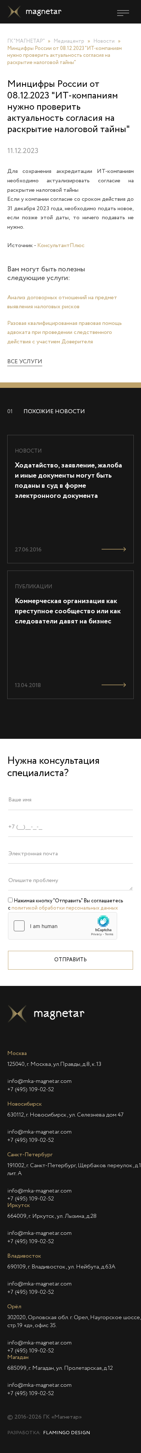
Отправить (70, 959)
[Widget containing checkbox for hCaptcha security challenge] (62, 926)
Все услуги (24, 362)
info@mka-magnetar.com (39, 1081)
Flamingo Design (66, 1433)
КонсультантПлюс (61, 246)
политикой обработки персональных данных (65, 908)
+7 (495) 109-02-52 (30, 1090)
